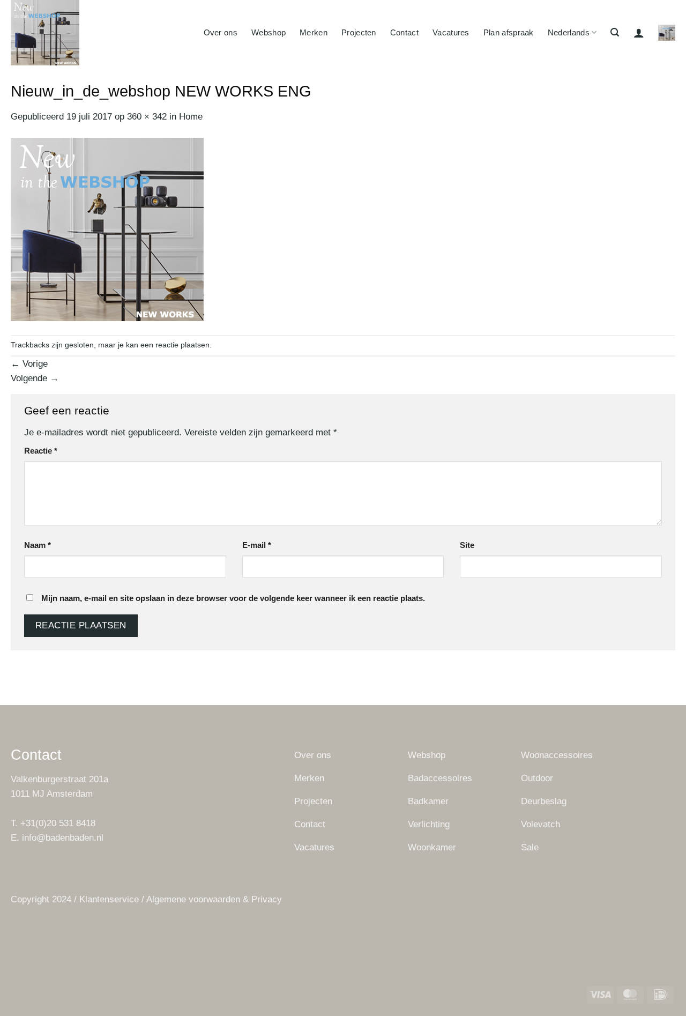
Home (191, 117)
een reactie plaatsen (175, 345)
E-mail (256, 545)
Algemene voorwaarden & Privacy (214, 899)
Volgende (35, 378)
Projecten (358, 32)
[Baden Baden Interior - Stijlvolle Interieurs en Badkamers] (76, 32)
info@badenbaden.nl (62, 838)
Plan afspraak (508, 32)
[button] (614, 32)
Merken (313, 32)
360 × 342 (147, 117)
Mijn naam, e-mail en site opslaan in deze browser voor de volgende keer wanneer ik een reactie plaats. (233, 598)
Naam (37, 545)
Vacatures (451, 32)
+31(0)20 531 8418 (57, 823)
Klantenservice (109, 899)
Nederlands (569, 32)
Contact (404, 32)
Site (467, 545)
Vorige (29, 364)
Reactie (40, 450)
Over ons (220, 32)
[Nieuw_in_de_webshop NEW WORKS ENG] (107, 229)
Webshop (268, 32)
